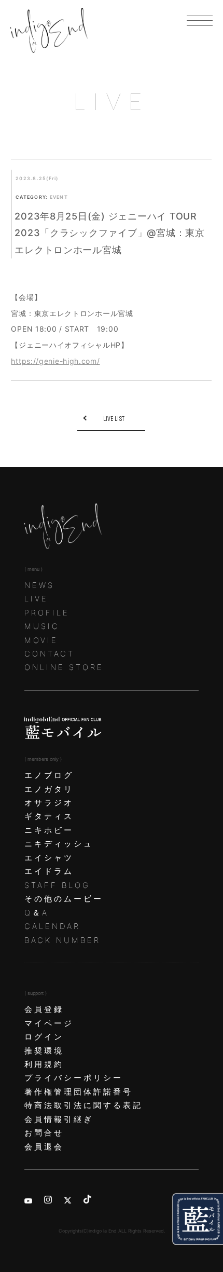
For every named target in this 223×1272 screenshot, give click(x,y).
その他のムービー (63, 899)
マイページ (49, 1023)
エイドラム (49, 871)
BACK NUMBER (62, 940)
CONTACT (49, 654)
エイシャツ (49, 858)
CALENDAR (52, 926)
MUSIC (42, 626)
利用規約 (44, 1064)
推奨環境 (44, 1051)
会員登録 (44, 1009)
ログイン (44, 1037)
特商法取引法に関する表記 (83, 1105)
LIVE (36, 599)
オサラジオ (49, 803)
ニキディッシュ (58, 844)
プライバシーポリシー (73, 1078)
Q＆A (36, 913)
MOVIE (41, 640)
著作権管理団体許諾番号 (78, 1092)
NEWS (39, 585)
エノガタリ (49, 789)
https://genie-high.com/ (55, 361)
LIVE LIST (113, 419)
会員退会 (44, 1147)
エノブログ (49, 775)
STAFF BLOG (57, 885)
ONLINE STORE (64, 667)
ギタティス (49, 816)
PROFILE (46, 613)
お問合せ (44, 1133)
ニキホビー (49, 830)
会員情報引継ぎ (58, 1119)
